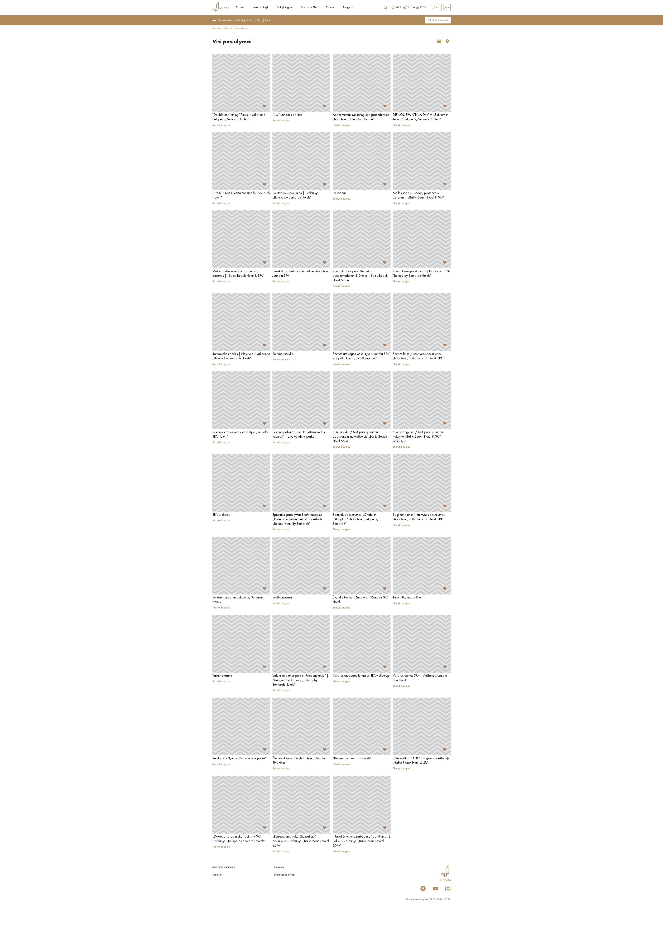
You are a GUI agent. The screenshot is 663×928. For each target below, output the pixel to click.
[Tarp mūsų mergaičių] (422, 565)
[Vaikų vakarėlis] (241, 644)
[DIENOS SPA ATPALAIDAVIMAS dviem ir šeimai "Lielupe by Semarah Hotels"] (422, 83)
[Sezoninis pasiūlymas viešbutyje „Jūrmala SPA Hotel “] (241, 400)
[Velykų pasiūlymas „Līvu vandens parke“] (241, 726)
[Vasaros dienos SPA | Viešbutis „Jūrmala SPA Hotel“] (422, 644)
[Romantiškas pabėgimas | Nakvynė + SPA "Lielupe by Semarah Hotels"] (422, 239)
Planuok (330, 7)
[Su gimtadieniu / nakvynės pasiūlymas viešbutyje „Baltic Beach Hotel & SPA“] (422, 483)
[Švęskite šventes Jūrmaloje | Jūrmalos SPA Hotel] (362, 565)
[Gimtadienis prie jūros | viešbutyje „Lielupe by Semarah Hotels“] (301, 161)
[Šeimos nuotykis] (301, 322)
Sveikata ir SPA (309, 7)
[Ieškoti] (385, 7)
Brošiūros (279, 867)
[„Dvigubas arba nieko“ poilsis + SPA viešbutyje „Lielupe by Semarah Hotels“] (241, 805)
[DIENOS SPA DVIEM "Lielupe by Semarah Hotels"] (241, 161)
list (439, 41)
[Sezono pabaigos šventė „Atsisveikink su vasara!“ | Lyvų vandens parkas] (301, 400)
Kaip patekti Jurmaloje (223, 867)
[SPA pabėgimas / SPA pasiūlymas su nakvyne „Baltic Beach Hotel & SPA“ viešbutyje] (422, 400)
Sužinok (240, 7)
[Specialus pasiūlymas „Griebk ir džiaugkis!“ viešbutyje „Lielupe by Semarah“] (362, 483)
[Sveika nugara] (301, 565)
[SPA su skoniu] (241, 483)
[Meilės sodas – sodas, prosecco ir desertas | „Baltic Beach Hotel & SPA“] (422, 161)
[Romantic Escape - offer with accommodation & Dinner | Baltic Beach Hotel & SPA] (362, 239)
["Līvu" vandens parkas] (301, 83)
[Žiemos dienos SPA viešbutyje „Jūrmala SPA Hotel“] (301, 726)
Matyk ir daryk (260, 7)
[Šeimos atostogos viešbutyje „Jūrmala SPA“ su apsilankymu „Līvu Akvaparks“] (362, 322)
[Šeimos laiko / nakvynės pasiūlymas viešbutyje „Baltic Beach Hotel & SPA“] (422, 322)
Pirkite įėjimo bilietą (438, 20)
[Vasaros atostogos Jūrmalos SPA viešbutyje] (362, 644)
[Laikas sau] (362, 161)
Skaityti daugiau (221, 125)
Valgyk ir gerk (284, 7)
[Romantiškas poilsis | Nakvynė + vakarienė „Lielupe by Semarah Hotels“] (241, 322)
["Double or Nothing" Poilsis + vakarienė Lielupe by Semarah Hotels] (241, 83)
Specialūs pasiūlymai (222, 28)
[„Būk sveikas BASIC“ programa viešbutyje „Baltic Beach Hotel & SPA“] (422, 726)
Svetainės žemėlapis (285, 874)
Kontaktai (217, 874)
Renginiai (348, 7)
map (447, 41)
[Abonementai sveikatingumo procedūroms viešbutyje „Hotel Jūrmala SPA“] (362, 83)
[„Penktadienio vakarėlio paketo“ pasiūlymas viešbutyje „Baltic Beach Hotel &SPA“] (301, 805)
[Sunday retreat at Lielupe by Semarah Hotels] (241, 565)
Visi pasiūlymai (241, 28)
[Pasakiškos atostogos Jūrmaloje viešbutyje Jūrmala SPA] (301, 239)
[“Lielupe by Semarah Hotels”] (362, 726)
